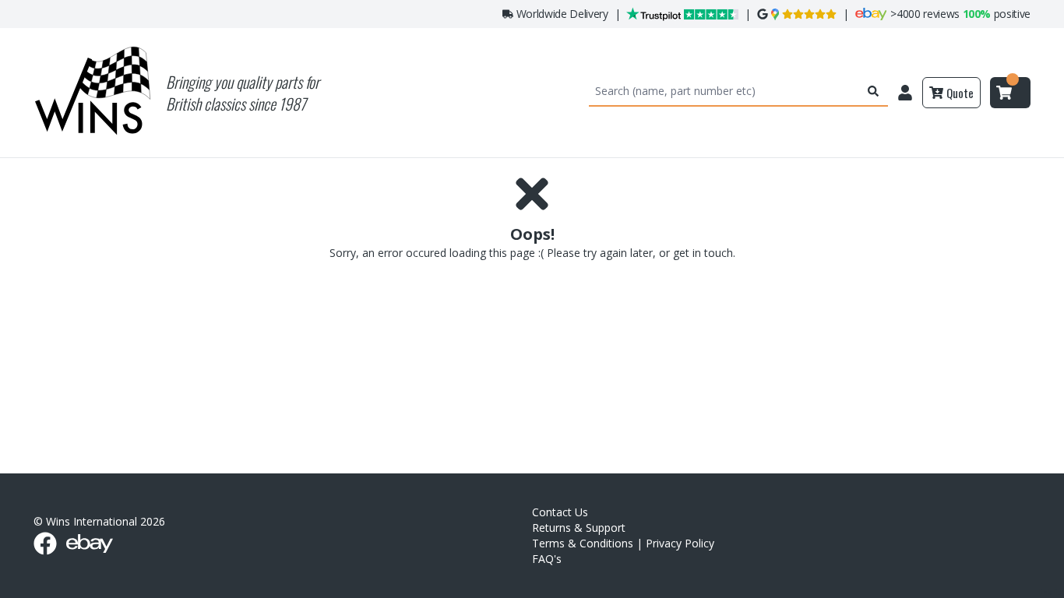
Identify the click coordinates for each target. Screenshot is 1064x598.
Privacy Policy (680, 543)
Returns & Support (578, 527)
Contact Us (560, 512)
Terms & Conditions (582, 543)
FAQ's (547, 558)
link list (1051, 592)
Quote (960, 92)
